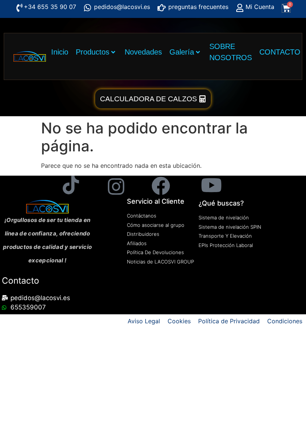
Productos (92, 52)
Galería (181, 52)
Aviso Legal (144, 321)
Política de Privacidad (229, 321)
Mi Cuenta (260, 6)
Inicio (59, 52)
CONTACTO (279, 52)
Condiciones (284, 321)
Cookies (179, 321)
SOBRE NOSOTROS (230, 52)
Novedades (143, 52)
